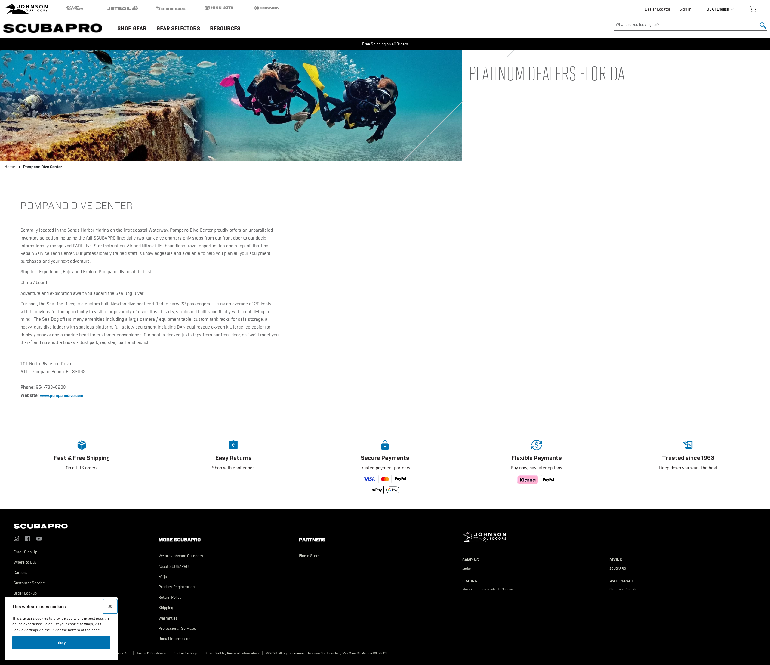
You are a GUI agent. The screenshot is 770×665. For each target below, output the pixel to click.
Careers (20, 572)
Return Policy (170, 597)
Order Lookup (25, 593)
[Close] (110, 606)
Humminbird (489, 589)
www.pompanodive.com (61, 395)
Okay (61, 642)
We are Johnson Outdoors (181, 555)
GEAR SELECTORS (178, 28)
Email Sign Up (25, 551)
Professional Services (177, 628)
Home (10, 166)
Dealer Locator (657, 9)
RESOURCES (225, 28)
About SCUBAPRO (174, 566)
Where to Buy (25, 562)
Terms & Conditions (151, 653)
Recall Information (174, 638)
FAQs (163, 576)
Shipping (166, 607)
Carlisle (631, 589)
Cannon (507, 589)
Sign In (685, 9)
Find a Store (309, 555)
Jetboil (467, 568)
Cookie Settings (185, 653)
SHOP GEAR (131, 28)
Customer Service (29, 582)
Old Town (616, 589)
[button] (82, 466)
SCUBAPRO (617, 568)
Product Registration (177, 586)
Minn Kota (469, 589)
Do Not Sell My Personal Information (232, 653)
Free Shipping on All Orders (385, 44)
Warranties (168, 618)
